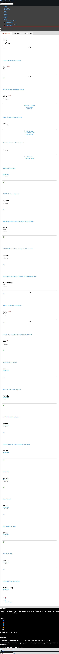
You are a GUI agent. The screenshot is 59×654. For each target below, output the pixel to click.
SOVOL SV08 (6, 471)
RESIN (5, 13)
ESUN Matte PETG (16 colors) (10, 362)
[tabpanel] (29, 320)
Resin (4, 284)
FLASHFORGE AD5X (7, 553)
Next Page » (8, 602)
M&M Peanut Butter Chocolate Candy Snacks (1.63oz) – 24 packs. (18, 221)
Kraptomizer (9, 22)
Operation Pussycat (11, 24)
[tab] (6, 33)
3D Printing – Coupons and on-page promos (13, 142)
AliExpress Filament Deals (9, 168)
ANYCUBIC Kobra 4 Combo (9, 526)
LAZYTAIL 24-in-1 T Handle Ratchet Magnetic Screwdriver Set (17, 334)
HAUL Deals (9, 25)
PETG (4, 257)
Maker (4, 97)
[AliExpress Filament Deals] (29, 158)
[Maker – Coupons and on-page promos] (29, 108)
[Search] (0, 30)
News (5, 17)
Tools (4, 342)
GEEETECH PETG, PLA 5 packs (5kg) (11, 581)
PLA (4, 202)
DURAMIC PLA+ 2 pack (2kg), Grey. (11, 193)
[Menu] (0, 28)
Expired (6, 16)
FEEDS (5, 19)
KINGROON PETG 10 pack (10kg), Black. (12, 389)
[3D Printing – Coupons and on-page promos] (29, 134)
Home (5, 6)
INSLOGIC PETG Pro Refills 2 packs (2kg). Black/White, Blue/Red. (18, 248)
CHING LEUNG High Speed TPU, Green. (12, 60)
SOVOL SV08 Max (7, 499)
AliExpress (6, 174)
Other (5, 14)
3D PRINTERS (7, 9)
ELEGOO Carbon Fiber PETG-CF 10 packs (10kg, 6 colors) (16, 444)
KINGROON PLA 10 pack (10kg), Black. (12, 417)
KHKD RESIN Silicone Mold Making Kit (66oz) (13, 89)
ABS (4, 149)
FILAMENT (6, 8)
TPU (4, 68)
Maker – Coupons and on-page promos (12, 117)
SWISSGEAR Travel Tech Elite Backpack (12, 305)
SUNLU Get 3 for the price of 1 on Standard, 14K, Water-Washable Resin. (20, 276)
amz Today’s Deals (11, 21)
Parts (5, 11)
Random (4, 229)
